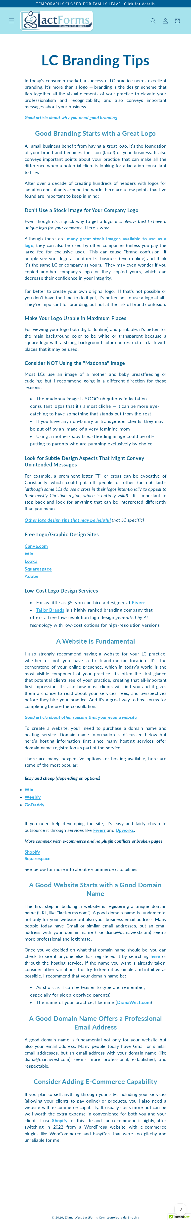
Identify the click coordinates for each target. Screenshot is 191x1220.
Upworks (125, 830)
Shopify (32, 852)
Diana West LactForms (81, 1217)
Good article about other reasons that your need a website (81, 717)
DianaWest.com (134, 1002)
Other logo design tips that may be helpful (68, 520)
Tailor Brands (50, 610)
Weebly (33, 797)
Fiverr (138, 602)
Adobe (32, 576)
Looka (31, 561)
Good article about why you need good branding (71, 117)
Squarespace (38, 568)
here (155, 956)
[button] (11, 21)
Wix (29, 553)
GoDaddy (35, 804)
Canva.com (36, 546)
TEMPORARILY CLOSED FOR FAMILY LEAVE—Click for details (95, 4)
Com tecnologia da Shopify (119, 1217)
